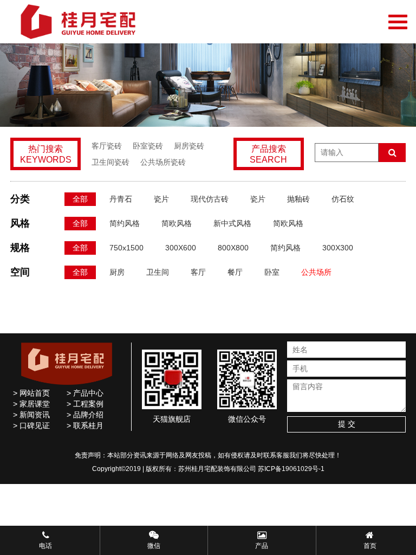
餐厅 (235, 272)
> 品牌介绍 (85, 414)
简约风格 (124, 223)
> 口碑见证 (31, 425)
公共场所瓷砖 (163, 162)
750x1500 (126, 247)
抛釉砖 (298, 199)
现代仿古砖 (210, 199)
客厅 (198, 272)
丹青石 (120, 199)
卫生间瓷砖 (110, 162)
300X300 (337, 247)
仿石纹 (343, 199)
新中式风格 (232, 223)
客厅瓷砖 (107, 145)
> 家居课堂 (31, 403)
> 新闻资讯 (31, 414)
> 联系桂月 (85, 425)
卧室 (272, 272)
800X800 (233, 247)
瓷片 (161, 199)
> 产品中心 (85, 393)
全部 (80, 199)
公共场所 (316, 272)
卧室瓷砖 (148, 145)
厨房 (117, 272)
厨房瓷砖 (189, 145)
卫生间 (157, 272)
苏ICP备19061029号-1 (291, 469)
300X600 (180, 247)
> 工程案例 (85, 403)
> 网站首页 (31, 393)
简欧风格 (176, 223)
